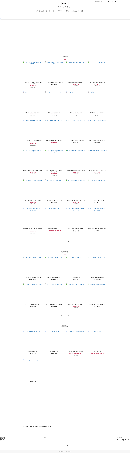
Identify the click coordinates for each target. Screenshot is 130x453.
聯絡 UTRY (2, 438)
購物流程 (2, 439)
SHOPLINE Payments (67, 451)
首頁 (37, 11)
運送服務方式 (3, 441)
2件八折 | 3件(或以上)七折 (72, 11)
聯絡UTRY (83, 11)
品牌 (54, 11)
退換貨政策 (2, 437)
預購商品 (41, 11)
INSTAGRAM (91, 11)
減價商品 (60, 11)
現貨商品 (48, 11)
